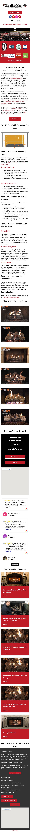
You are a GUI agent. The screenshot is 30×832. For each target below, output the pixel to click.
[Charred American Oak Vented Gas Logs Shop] (15, 313)
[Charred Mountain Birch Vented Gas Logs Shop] (15, 417)
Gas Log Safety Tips (9, 733)
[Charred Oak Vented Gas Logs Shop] (15, 334)
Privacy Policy (15, 830)
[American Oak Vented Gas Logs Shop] (15, 396)
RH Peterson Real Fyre (16, 78)
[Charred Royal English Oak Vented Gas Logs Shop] (15, 355)
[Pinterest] (19, 16)
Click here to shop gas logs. (11, 297)
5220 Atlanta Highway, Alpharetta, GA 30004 (15, 24)
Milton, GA (15, 444)
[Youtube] (13, 16)
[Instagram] (16, 16)
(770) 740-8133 (15, 20)
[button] (15, 29)
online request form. (8, 110)
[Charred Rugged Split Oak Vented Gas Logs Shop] (15, 375)
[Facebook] (10, 16)
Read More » (5, 595)
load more (15, 564)
